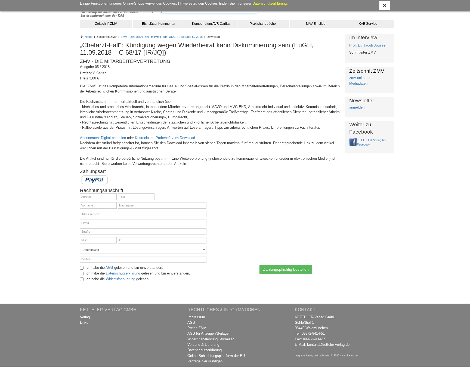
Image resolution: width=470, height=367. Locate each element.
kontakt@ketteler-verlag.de (328, 345)
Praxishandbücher (263, 24)
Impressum (196, 317)
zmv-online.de (360, 78)
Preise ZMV (196, 328)
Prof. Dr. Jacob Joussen (368, 45)
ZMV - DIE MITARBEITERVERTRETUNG (148, 36)
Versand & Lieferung (203, 345)
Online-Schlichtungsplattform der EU (216, 356)
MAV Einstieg (316, 24)
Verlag (85, 317)
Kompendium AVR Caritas (211, 24)
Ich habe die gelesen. (117, 279)
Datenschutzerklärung (123, 273)
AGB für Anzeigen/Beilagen (208, 333)
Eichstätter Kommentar (158, 24)
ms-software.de (349, 355)
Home (88, 36)
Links (84, 322)
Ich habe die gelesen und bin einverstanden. (124, 268)
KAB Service (368, 24)
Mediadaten (358, 83)
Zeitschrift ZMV (106, 24)
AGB (109, 268)
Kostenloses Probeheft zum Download (165, 138)
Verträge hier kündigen (204, 361)
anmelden (356, 107)
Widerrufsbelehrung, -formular (210, 339)
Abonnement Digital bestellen (103, 138)
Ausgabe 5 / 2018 (191, 36)
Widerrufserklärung (120, 279)
